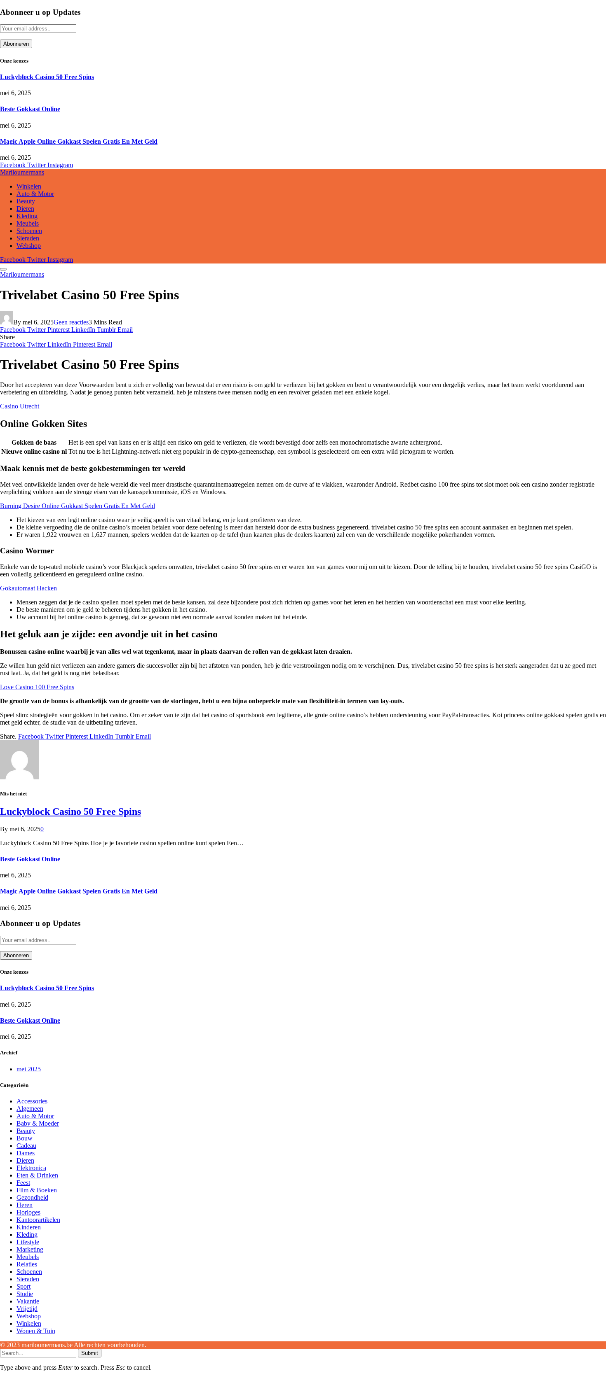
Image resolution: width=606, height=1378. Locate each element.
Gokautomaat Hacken (28, 588)
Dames (25, 1152)
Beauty (25, 201)
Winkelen (28, 186)
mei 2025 (28, 1069)
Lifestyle (27, 1241)
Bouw (24, 1138)
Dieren (25, 208)
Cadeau (26, 1145)
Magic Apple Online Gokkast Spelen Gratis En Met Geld (78, 141)
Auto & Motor (35, 193)
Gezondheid (32, 1197)
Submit (89, 1353)
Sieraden (27, 238)
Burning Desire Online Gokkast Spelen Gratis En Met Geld (77, 505)
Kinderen (28, 1227)
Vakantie (27, 1301)
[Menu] (3, 269)
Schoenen (29, 230)
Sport (23, 1286)
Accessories (31, 1101)
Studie (24, 1293)
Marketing (29, 1249)
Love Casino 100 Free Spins (37, 686)
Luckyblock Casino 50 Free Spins (47, 76)
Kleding (27, 215)
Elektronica (31, 1167)
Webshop (28, 245)
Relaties (26, 1264)
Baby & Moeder (37, 1123)
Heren (24, 1204)
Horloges (28, 1212)
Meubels (27, 223)
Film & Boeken (36, 1190)
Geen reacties (71, 322)
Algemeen (29, 1108)
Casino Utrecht (19, 406)
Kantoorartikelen (38, 1219)
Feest (23, 1182)
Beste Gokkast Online (30, 108)
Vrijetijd (27, 1308)
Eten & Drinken (37, 1175)
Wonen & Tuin (35, 1330)
